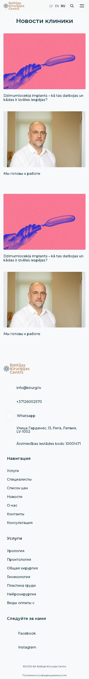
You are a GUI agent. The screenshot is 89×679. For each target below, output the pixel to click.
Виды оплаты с (20, 603)
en (57, 5)
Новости (14, 497)
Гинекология (18, 577)
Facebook (27, 633)
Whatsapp (26, 416)
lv (51, 5)
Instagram (27, 647)
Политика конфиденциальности (44, 675)
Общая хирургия (22, 568)
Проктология (19, 559)
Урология (15, 551)
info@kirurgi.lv (28, 388)
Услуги (13, 471)
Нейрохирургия (21, 594)
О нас (12, 505)
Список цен (17, 488)
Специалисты (19, 479)
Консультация (20, 523)
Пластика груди (21, 585)
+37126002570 (29, 402)
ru (63, 5)
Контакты (15, 514)
